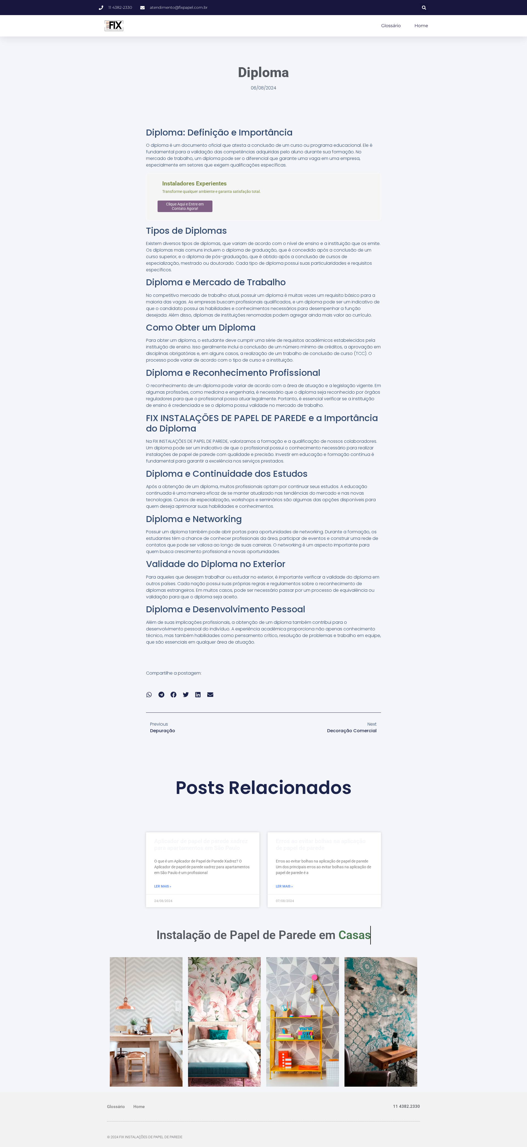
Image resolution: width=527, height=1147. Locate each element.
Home (421, 25)
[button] (424, 7)
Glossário (391, 25)
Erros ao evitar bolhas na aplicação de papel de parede (321, 844)
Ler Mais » (162, 886)
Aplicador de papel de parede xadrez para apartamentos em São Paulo (201, 844)
